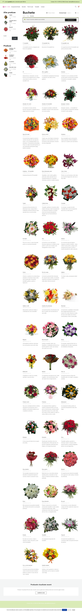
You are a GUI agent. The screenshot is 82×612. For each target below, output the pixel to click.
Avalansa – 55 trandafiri (28, 171)
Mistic (62, 339)
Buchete (24, 6)
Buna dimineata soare (47, 171)
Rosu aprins (44, 469)
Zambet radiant (45, 565)
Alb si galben (45, 71)
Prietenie (44, 402)
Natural (43, 371)
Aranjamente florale (15, 6)
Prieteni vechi (26, 402)
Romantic (44, 437)
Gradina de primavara (47, 305)
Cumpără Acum (41, 592)
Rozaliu (24, 535)
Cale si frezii (64, 171)
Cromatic (63, 203)
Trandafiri (37, 6)
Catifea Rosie (45, 203)
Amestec (63, 71)
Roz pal (63, 501)
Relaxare (25, 437)
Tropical (63, 535)
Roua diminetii (45, 501)
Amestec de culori (27, 103)
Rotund (63, 469)
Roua (24, 501)
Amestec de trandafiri (47, 103)
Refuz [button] (69, 609)
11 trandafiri (25, 43)
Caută (5, 35)
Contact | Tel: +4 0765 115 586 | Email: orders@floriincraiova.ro (65, 1)
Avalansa (63, 134)
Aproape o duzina (65, 103)
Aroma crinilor (45, 134)
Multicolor (25, 371)
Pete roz (63, 371)
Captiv (24, 203)
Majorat (24, 339)
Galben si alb (26, 305)
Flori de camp (45, 272)
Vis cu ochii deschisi (27, 565)
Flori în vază (30, 6)
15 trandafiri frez (45, 43)
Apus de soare (26, 134)
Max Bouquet (45, 339)
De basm (25, 238)
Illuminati (63, 305)
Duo (43, 238)
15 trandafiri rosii (65, 43)
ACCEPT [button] (64, 609)
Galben (63, 272)
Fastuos (63, 238)
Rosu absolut (26, 469)
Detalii (73, 609)
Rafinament (63, 402)
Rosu (62, 437)
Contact (42, 6)
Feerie (24, 272)
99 (23, 71)
